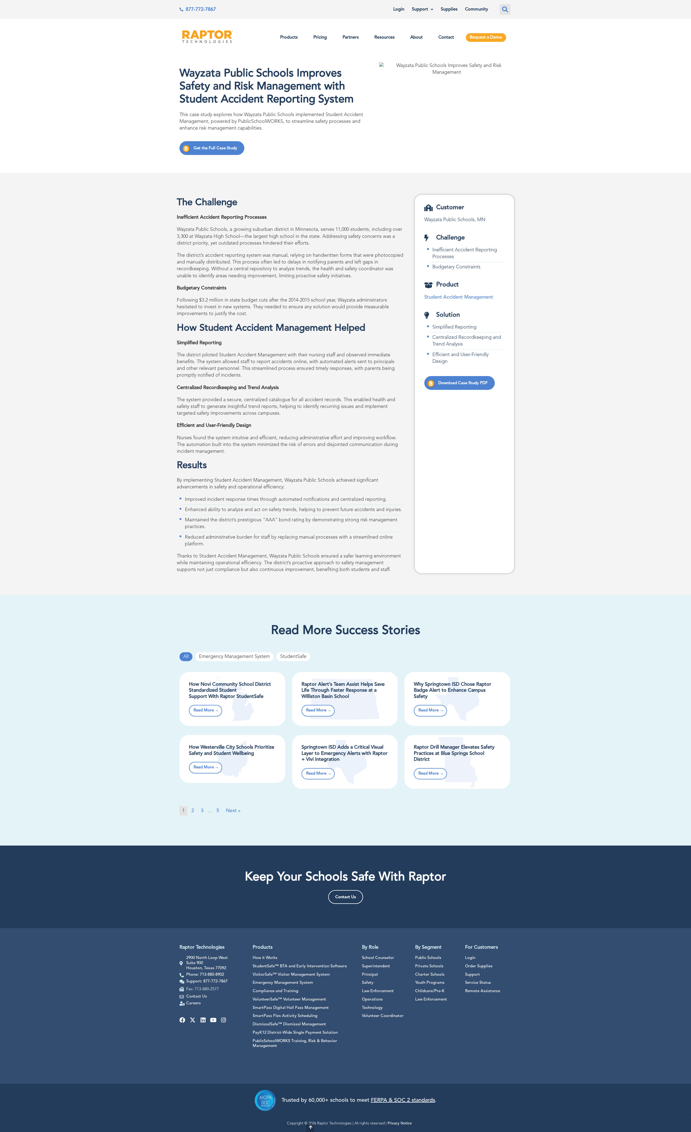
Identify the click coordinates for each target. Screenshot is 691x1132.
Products (289, 37)
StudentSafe (293, 656)
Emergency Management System (234, 656)
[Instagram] (223, 1020)
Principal (370, 975)
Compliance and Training (275, 991)
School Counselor (378, 958)
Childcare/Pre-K (430, 991)
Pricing (320, 37)
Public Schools (428, 958)
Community (476, 9)
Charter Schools (430, 975)
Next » (233, 810)
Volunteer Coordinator (383, 1016)
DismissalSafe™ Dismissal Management (289, 1024)
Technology (372, 1008)
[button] (505, 9)
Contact (446, 37)
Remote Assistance (482, 991)
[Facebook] (182, 1020)
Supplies (449, 9)
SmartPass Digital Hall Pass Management (291, 1008)
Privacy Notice (400, 1123)
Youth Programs (430, 983)
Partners (351, 37)
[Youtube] (213, 1020)
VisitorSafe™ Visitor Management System (291, 975)
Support (420, 9)
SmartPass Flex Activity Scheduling (285, 1016)
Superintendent (376, 966)
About (416, 37)
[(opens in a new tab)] (457, 762)
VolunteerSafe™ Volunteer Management (289, 1000)
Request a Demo (486, 37)
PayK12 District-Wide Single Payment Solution (295, 1033)
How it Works (265, 958)
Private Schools (429, 966)
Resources (384, 37)
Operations (372, 1000)
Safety (368, 983)
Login (398, 9)
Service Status (478, 983)
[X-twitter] (192, 1020)
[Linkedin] (203, 1020)
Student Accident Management (458, 297)
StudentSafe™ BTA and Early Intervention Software (300, 966)
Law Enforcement (378, 991)
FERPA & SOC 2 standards (403, 1100)
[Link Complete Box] (232, 699)
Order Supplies (479, 966)
